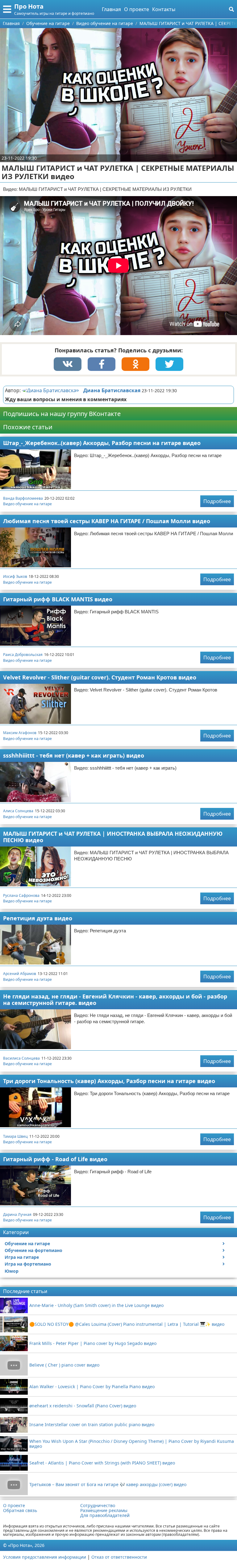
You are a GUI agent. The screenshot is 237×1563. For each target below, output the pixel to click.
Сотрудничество (97, 1505)
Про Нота (29, 6)
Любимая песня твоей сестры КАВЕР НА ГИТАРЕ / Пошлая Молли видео (106, 521)
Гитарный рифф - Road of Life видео (55, 1159)
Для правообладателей (105, 1515)
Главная (111, 9)
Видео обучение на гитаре (27, 503)
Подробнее (217, 501)
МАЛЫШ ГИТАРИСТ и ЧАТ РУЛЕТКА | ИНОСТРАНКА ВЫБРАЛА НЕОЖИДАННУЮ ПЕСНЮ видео (112, 837)
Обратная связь (20, 1510)
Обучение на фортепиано (33, 1250)
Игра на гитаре (22, 1257)
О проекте (136, 9)
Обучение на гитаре (27, 1243)
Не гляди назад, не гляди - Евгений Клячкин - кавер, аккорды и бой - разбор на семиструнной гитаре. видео (115, 999)
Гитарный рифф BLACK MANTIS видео (57, 599)
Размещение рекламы (103, 1510)
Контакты (163, 9)
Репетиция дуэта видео (37, 918)
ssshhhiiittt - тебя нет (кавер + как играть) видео (73, 755)
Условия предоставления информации (44, 1557)
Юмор (12, 1271)
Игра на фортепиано (28, 1264)
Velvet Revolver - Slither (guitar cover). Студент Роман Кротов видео (99, 677)
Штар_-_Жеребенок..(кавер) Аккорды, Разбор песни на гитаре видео (102, 443)
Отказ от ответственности (119, 1557)
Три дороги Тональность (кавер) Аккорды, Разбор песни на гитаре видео (109, 1081)
